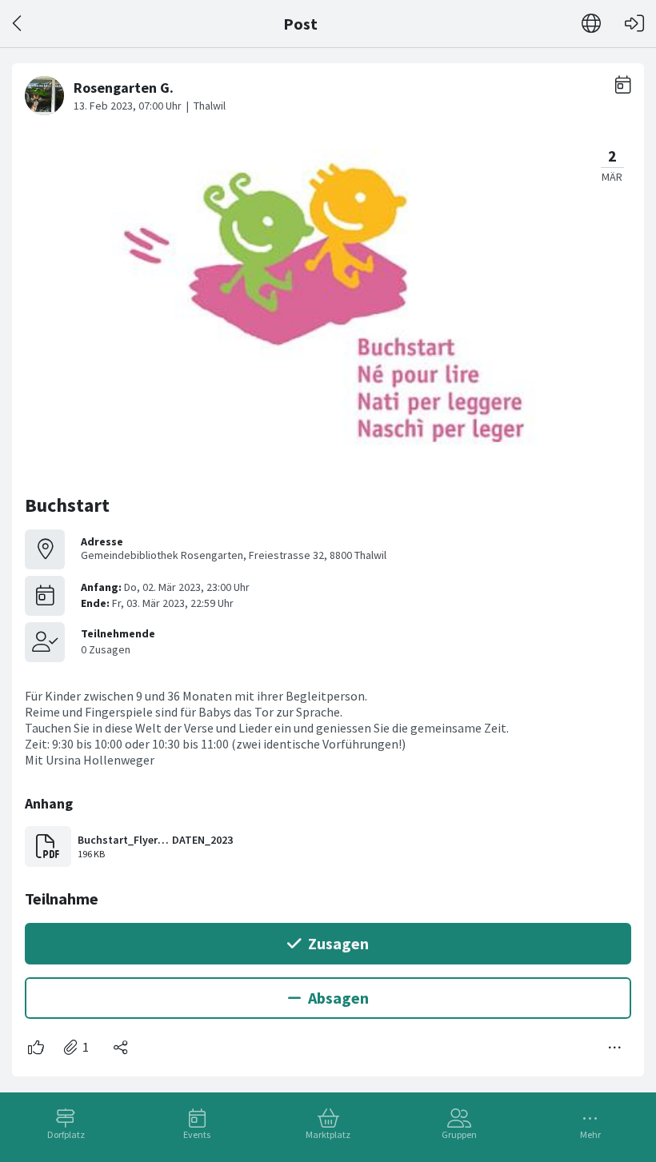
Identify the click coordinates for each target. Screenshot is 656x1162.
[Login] (634, 23)
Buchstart (67, 505)
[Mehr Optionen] (615, 1048)
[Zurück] (18, 23)
